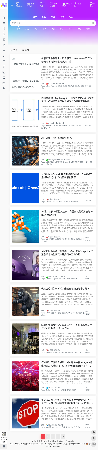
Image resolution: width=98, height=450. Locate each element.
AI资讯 (61, 441)
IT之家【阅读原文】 (55, 199)
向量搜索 (59, 126)
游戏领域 (74, 162)
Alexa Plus (50, 86)
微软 (63, 313)
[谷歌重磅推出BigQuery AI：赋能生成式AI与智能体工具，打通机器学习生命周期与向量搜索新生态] (25, 113)
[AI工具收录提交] (3, 446)
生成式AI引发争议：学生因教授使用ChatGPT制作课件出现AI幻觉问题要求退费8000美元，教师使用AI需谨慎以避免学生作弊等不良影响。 (67, 402)
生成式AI (47, 128)
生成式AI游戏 (48, 164)
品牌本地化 (66, 279)
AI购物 (48, 202)
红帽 (74, 390)
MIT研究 (51, 239)
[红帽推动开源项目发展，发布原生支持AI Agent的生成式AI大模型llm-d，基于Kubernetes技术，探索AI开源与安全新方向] (25, 376)
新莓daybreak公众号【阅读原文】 (60, 160)
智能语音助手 (76, 86)
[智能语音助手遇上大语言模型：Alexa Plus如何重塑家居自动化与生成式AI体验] (25, 73)
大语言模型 (58, 86)
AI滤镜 (48, 279)
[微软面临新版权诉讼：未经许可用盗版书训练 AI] (25, 301)
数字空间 (64, 352)
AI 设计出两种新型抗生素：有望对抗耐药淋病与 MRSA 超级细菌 (67, 213)
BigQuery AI (50, 126)
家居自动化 (67, 86)
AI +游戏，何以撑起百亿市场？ (57, 137)
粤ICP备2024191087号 (77, 444)
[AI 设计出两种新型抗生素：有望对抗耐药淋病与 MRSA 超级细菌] (25, 226)
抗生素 (64, 239)
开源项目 (63, 390)
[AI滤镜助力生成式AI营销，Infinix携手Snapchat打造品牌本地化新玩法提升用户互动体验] (25, 265)
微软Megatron (70, 313)
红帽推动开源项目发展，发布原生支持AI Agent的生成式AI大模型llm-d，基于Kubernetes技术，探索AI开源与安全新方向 (66, 364)
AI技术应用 (50, 162)
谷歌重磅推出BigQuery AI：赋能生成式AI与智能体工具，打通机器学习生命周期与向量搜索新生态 (67, 100)
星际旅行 (71, 352)
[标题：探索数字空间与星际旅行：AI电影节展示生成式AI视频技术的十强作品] (25, 338)
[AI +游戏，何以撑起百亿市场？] (25, 151)
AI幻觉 (48, 427)
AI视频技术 (57, 352)
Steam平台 (67, 162)
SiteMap (56, 444)
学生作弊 (62, 427)
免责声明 (44, 441)
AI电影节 (49, 352)
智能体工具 (66, 126)
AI (47, 239)
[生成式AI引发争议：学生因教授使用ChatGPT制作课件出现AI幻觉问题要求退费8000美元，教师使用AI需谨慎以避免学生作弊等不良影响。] (25, 413)
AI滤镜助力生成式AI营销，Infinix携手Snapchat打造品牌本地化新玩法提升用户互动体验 (67, 253)
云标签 (65, 444)
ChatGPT (55, 202)
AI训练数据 (50, 313)
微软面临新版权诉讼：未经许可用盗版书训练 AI (65, 288)
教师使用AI (69, 427)
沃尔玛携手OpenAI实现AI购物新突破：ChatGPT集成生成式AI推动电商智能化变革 (66, 176)
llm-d (57, 390)
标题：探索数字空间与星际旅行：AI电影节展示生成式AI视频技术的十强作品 (66, 327)
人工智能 (58, 239)
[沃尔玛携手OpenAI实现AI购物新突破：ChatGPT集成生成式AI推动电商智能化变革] (25, 188)
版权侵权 (79, 313)
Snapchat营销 (57, 279)
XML (61, 444)
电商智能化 (75, 202)
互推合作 (35, 441)
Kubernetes (50, 390)
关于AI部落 (70, 441)
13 (63, 436)
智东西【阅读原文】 (55, 388)
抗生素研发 (71, 239)
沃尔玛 (61, 202)
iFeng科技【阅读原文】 (56, 84)
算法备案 (53, 441)
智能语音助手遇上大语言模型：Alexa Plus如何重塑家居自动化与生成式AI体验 (66, 60)
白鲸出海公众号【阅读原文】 (58, 276)
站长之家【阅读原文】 (56, 425)
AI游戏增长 (58, 162)
